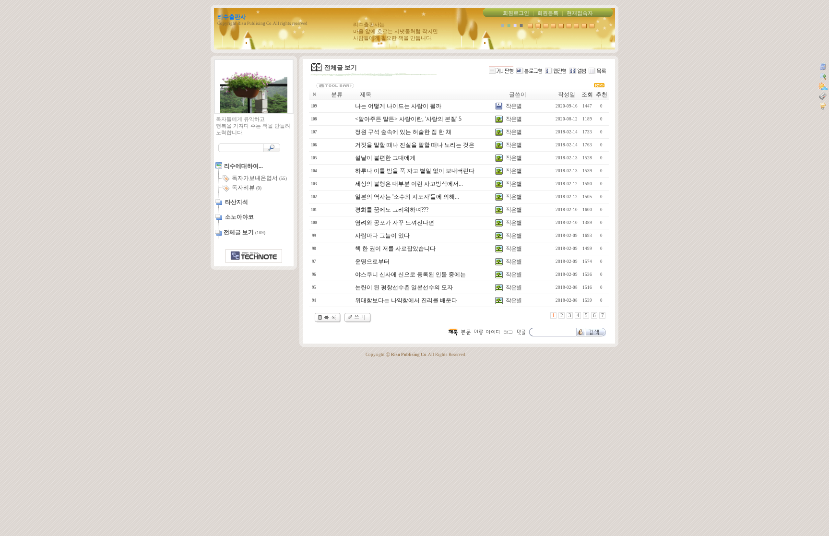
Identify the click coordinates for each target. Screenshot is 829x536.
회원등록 (547, 13)
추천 (601, 94)
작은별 (513, 106)
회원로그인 (516, 13)
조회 (587, 94)
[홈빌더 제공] (253, 256)
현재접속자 (580, 13)
